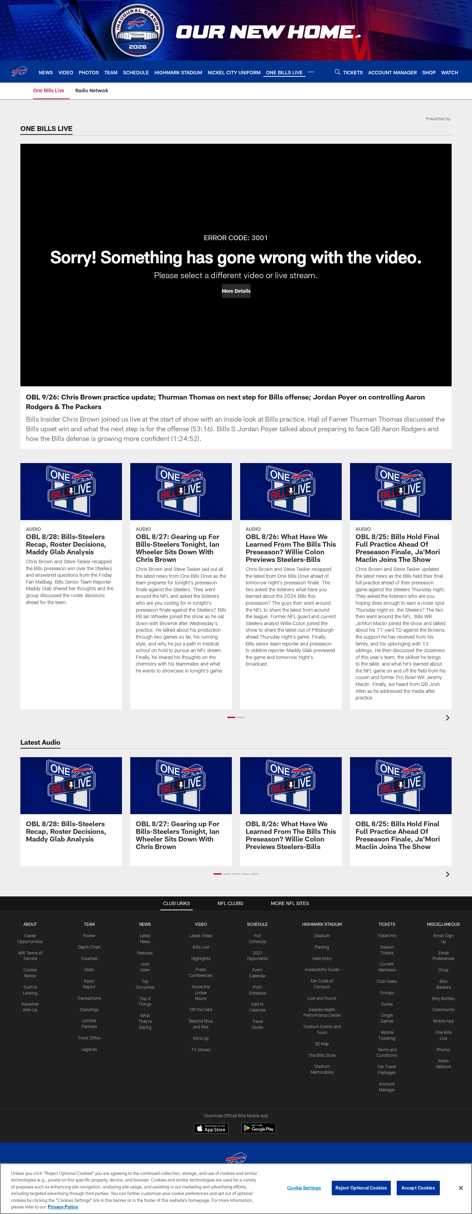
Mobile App (443, 1020)
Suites (387, 1003)
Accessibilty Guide (322, 969)
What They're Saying (145, 1021)
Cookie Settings (304, 1188)
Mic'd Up (201, 1038)
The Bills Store (322, 1055)
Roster (89, 935)
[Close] (461, 1188)
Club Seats (387, 981)
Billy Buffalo (443, 998)
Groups (387, 992)
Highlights (200, 958)
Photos (443, 1049)
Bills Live (201, 946)
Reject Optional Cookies (361, 1188)
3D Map (322, 1043)
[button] (236, 291)
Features (145, 952)
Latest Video (200, 935)
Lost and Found (322, 998)
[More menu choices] (311, 72)
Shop (443, 969)
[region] (236, 1188)
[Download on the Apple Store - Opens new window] (211, 1129)
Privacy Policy (63, 1207)
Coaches (89, 958)
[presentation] (449, 718)
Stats (89, 969)
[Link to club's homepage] (19, 71)
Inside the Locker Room (201, 992)
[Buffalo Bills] (236, 1160)
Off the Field (201, 1009)
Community (443, 1009)
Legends (89, 1049)
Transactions (89, 998)
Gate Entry (322, 958)
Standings (89, 1009)
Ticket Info (387, 935)
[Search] (337, 71)
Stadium (322, 935)
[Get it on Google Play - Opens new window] (259, 1131)
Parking (322, 946)
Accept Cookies (418, 1188)
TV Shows (200, 1049)
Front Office (89, 1037)
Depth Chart (89, 946)
